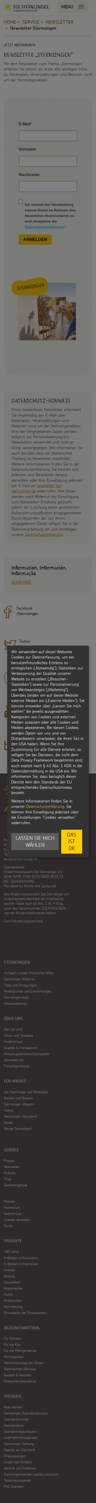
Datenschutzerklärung (45, 806)
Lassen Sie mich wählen (35, 841)
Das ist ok (71, 841)
